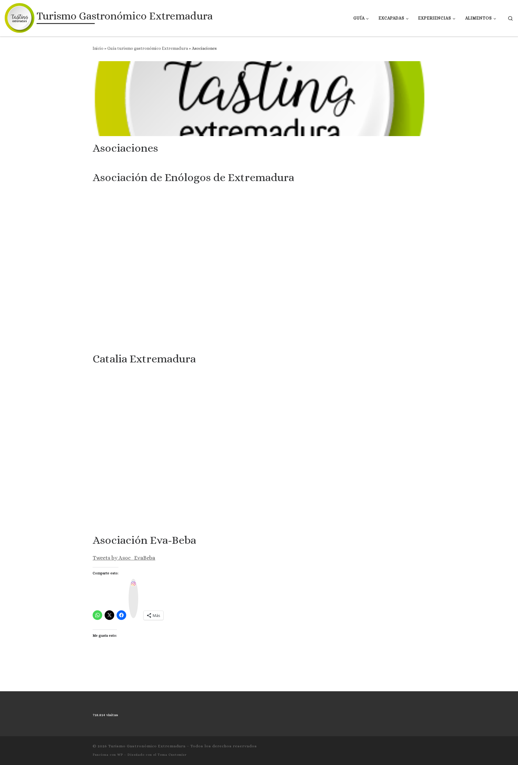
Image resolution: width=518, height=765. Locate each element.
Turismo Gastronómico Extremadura (147, 746)
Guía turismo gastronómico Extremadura (147, 48)
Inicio (98, 48)
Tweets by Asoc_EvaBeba (124, 558)
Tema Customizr (172, 755)
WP (120, 755)
